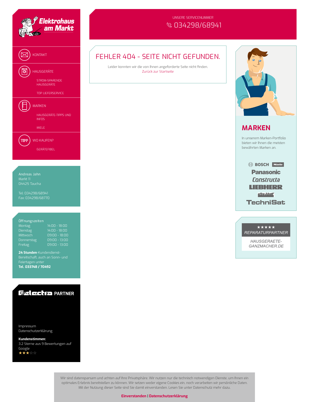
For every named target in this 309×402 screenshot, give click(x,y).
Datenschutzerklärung (35, 331)
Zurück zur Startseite (158, 71)
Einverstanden (134, 395)
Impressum (27, 326)
